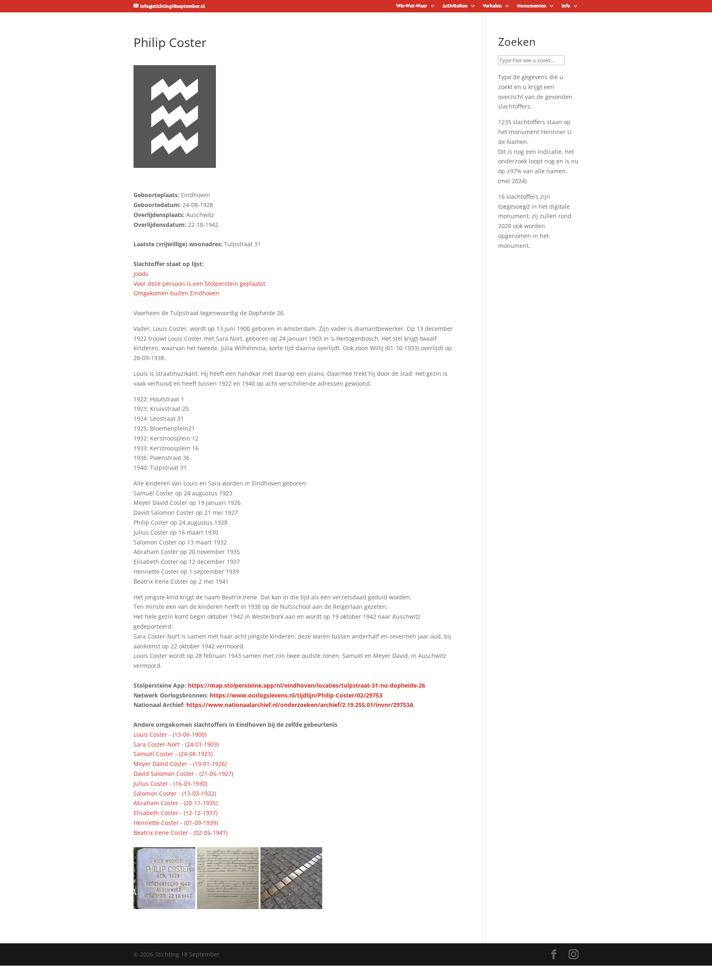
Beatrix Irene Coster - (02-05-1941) (180, 832)
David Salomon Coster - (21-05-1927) (183, 774)
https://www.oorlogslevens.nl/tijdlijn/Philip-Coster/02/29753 (296, 695)
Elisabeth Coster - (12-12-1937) (176, 813)
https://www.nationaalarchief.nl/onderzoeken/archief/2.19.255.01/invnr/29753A (300, 705)
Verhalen (492, 6)
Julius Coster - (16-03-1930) (170, 783)
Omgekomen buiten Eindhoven (176, 293)
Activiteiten (455, 6)
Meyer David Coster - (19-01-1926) (180, 764)
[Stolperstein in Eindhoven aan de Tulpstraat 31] (164, 904)
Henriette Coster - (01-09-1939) (176, 823)
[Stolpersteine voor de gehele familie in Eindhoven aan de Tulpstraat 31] (291, 904)
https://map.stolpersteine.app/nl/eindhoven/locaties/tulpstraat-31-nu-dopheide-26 (306, 685)
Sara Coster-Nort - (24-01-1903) (176, 744)
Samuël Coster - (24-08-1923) (173, 754)
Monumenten (531, 6)
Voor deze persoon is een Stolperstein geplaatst (199, 283)
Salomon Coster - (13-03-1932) (175, 793)
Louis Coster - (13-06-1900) (170, 734)
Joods (141, 274)
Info (566, 6)
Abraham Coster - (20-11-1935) (176, 803)
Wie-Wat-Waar (411, 6)
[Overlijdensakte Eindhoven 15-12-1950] (228, 904)
